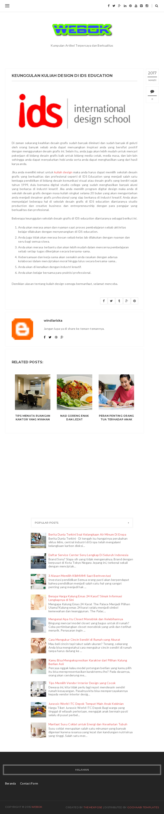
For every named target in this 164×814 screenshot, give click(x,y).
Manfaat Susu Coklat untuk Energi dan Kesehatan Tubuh (87, 724)
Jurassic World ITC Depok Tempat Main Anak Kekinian (86, 703)
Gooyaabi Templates (143, 807)
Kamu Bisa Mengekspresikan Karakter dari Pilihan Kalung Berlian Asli (87, 662)
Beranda (10, 783)
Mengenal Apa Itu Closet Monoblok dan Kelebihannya (85, 619)
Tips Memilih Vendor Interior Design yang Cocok (82, 683)
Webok (36, 806)
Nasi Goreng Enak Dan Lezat (74, 417)
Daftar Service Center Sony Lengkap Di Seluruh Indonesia (88, 555)
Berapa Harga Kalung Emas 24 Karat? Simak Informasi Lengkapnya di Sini (85, 598)
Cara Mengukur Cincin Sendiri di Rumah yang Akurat (84, 639)
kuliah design (63, 172)
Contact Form (29, 783)
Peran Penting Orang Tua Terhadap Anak (116, 417)
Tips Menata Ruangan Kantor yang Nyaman (32, 417)
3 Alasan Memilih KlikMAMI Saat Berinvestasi (79, 575)
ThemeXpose (92, 807)
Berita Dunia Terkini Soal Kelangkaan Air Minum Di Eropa (87, 534)
